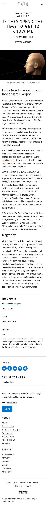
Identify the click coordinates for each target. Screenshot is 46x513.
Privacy (36, 482)
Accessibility (25, 482)
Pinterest (26, 370)
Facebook (10, 370)
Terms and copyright (11, 429)
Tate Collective (8, 454)
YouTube (15, 370)
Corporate (6, 468)
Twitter (5, 370)
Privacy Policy (7, 397)
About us (6, 422)
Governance (7, 433)
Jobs (16, 482)
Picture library (8, 436)
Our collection (8, 426)
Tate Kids (6, 443)
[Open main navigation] (8, 4)
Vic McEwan (7, 241)
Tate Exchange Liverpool (11, 304)
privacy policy (12, 402)
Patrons (5, 461)
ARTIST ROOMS (8, 440)
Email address (8, 382)
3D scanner (26, 135)
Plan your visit (7, 308)
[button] (42, 4)
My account (7, 472)
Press (8, 482)
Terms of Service (22, 397)
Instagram (20, 370)
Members (6, 458)
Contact (27, 486)
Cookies (18, 486)
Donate (5, 465)
